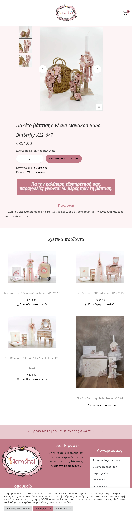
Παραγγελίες (100, 473)
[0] (125, 13)
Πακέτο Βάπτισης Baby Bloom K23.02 (100, 398)
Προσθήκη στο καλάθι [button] (33, 304)
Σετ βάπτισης (39, 168)
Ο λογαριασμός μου (105, 466)
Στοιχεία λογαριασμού (106, 460)
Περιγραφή (66, 205)
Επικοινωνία (100, 486)
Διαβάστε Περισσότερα (66, 465)
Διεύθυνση (99, 479)
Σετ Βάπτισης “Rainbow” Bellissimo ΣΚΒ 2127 (32, 293)
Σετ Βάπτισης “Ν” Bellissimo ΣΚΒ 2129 (100, 293)
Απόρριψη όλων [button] (63, 508)
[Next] (97, 69)
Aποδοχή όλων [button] (43, 508)
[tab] (66, 205)
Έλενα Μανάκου (36, 172)
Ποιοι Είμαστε (66, 445)
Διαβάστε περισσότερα (102, 405)
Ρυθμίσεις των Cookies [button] (18, 508)
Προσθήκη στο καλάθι (63, 158)
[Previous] (43, 69)
